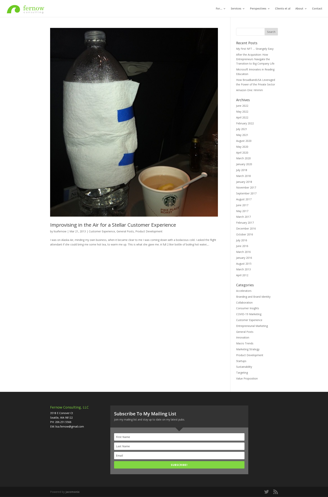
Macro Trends (244, 343)
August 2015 (244, 263)
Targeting (242, 372)
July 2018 (241, 170)
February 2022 (245, 123)
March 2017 (243, 217)
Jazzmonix (72, 492)
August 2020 (244, 141)
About (299, 8)
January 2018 (244, 182)
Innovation (242, 337)
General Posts (125, 231)
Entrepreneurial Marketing (252, 326)
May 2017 (242, 211)
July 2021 (241, 129)
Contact (317, 8)
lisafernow (60, 231)
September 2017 (246, 193)
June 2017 (242, 205)
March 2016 (243, 252)
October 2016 (244, 234)
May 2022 (242, 111)
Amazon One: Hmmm (249, 90)
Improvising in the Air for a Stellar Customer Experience (113, 224)
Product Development (148, 231)
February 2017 (245, 222)
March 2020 (243, 158)
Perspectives (258, 8)
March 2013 (243, 269)
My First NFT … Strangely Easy (255, 48)
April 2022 (242, 117)
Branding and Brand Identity (253, 296)
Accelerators (244, 291)
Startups (241, 361)
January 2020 (244, 164)
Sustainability (244, 366)
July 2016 (241, 240)
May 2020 (242, 146)
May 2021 (242, 135)
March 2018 (243, 176)
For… (219, 8)
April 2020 (242, 152)
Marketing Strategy (247, 349)
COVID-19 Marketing (248, 314)
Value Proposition (247, 378)
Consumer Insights (247, 308)
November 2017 (246, 187)
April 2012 (242, 275)
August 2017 (244, 199)
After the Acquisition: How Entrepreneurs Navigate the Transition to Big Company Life (255, 59)
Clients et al (282, 8)
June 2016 (242, 246)
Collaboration (244, 302)
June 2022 (242, 105)
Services (236, 8)
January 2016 (244, 258)
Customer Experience (102, 231)
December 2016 (246, 228)
